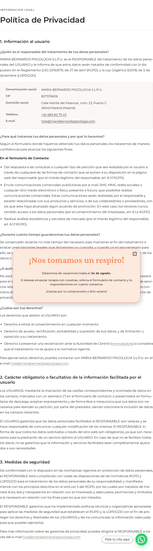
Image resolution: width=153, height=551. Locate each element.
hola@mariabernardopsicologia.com (68, 121)
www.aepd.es (122, 343)
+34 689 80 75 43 (53, 115)
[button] (141, 539)
